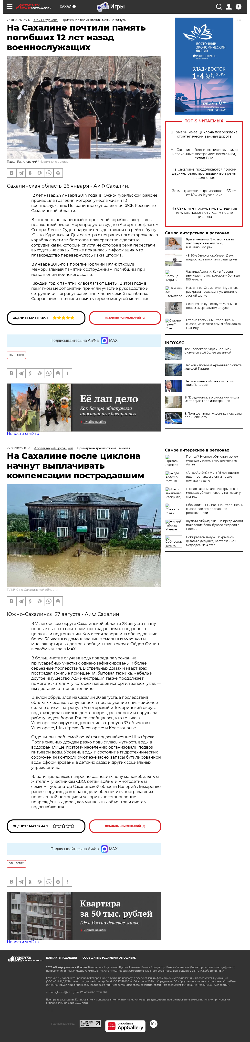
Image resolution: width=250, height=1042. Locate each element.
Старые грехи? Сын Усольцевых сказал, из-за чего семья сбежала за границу (213, 324)
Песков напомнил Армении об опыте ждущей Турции (213, 367)
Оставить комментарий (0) (125, 317)
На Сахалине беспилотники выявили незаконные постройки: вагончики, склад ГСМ (204, 154)
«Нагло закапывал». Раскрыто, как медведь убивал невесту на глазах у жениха (213, 492)
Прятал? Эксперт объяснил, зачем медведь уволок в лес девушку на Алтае (212, 460)
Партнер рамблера (62, 1023)
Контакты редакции (61, 957)
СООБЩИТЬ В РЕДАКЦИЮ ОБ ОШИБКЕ (109, 957)
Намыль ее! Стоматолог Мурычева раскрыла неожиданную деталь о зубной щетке (212, 291)
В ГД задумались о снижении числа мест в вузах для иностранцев (212, 399)
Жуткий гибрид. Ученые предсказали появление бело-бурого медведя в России (214, 525)
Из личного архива (54, 161)
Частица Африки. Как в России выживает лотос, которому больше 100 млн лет (213, 275)
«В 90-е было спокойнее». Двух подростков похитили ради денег (212, 257)
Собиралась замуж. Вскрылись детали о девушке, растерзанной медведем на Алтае (211, 541)
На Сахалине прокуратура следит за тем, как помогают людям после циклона (204, 212)
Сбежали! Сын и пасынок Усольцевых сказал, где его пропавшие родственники (214, 509)
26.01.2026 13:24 (18, 20)
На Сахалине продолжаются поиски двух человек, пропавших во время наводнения (204, 173)
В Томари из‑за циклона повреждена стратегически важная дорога (204, 134)
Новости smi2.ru (23, 433)
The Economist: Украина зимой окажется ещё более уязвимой (208, 350)
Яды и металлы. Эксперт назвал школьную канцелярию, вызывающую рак (210, 243)
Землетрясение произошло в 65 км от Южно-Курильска (204, 193)
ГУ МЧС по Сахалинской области (32, 589)
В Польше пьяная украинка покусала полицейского (213, 415)
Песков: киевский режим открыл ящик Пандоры (210, 383)
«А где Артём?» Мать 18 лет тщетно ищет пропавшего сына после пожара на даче (212, 476)
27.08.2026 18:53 (18, 448)
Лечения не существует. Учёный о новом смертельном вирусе (211, 306)
